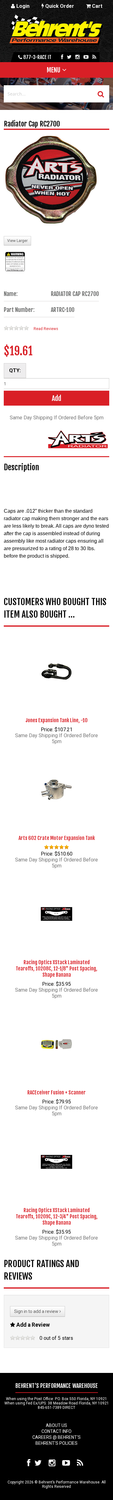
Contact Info (56, 1431)
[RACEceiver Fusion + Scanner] (56, 1034)
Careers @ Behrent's (56, 1437)
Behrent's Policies (56, 1443)
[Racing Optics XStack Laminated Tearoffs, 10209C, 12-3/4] (56, 1152)
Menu (53, 70)
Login (22, 6)
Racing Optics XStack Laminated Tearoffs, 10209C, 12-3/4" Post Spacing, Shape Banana (57, 1216)
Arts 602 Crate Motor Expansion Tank (57, 838)
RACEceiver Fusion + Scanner (56, 1092)
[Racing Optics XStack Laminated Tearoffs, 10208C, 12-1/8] (56, 904)
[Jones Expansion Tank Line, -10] (56, 662)
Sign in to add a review (36, 1311)
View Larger (17, 241)
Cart (96, 6)
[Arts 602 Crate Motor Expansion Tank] (56, 780)
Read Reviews (46, 329)
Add (56, 398)
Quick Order (59, 6)
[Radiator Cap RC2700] (51, 180)
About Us (56, 1425)
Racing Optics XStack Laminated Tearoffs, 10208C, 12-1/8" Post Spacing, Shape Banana (56, 968)
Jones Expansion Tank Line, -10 (56, 720)
